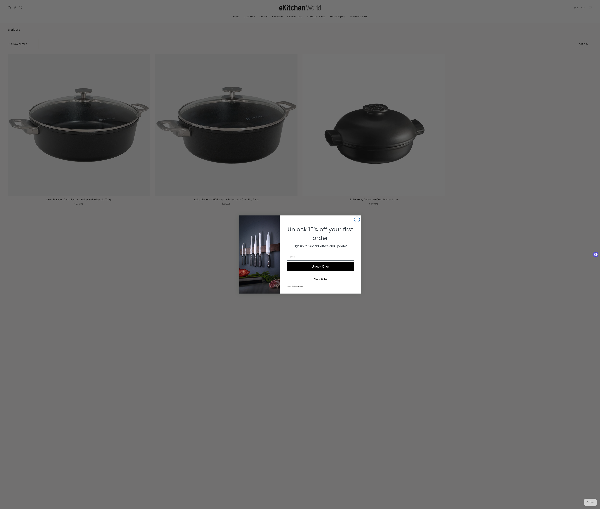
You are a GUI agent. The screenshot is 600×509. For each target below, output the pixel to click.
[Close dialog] (357, 219)
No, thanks (320, 278)
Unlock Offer (320, 266)
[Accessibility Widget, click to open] (595, 254)
